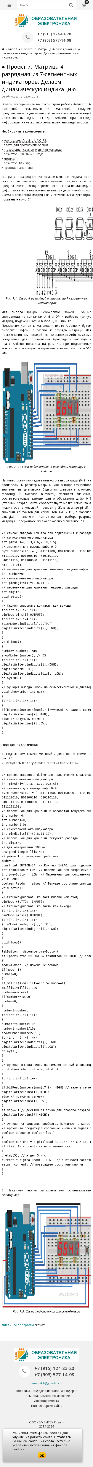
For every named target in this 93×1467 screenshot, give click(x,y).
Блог (11, 49)
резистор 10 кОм (16, 163)
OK (42, 1455)
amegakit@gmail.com (46, 1383)
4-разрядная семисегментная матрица (32, 149)
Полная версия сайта (46, 1406)
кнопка (9, 158)
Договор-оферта (46, 1401)
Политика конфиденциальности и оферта (46, 1391)
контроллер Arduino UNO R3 (25, 140)
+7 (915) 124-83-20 (54, 34)
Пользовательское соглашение (46, 1396)
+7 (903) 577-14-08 (54, 40)
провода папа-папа (18, 168)
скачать (40, 1325)
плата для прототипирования (26, 145)
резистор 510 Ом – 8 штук (23, 154)
